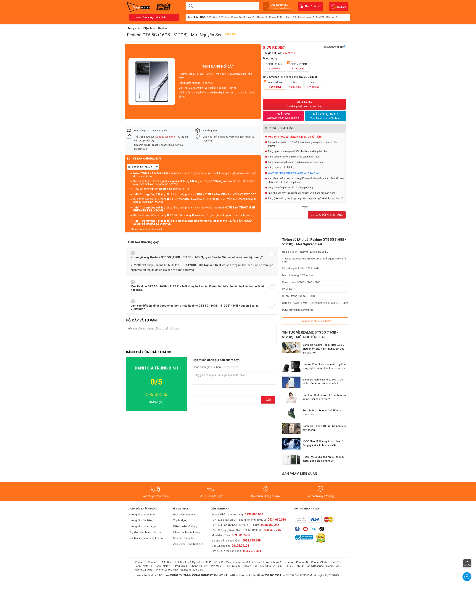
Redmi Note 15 (306, 17)
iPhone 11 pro (260, 562)
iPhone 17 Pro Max (166, 569)
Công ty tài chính (165, 136)
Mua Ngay (304, 104)
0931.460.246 (272, 530)
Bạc (313, 84)
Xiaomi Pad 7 (334, 565)
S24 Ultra (165, 562)
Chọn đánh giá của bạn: (207, 367)
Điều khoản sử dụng (185, 526)
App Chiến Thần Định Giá (188, 543)
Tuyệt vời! (237, 367)
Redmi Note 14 (143, 565)
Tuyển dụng (180, 520)
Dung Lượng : (271, 58)
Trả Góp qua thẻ (325, 116)
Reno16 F (291, 17)
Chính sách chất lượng (186, 532)
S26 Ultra (212, 17)
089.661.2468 (241, 535)
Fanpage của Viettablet (298, 529)
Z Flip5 (289, 565)
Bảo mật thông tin (183, 537)
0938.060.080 (280, 6)
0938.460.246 (270, 524)
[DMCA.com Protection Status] (320, 538)
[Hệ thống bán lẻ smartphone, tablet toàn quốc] (139, 6)
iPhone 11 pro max (282, 562)
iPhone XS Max (320, 562)
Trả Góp (283, 116)
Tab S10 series (315, 565)
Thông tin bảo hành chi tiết (146, 228)
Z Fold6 (177, 562)
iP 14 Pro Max (232, 565)
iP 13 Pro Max (212, 565)
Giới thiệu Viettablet (184, 514)
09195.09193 (240, 545)
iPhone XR (302, 562)
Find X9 (320, 17)
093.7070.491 (252, 550)
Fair (228, 367)
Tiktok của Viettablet (323, 529)
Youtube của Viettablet (306, 529)
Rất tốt (234, 367)
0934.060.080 (277, 519)
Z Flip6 (187, 562)
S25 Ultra (224, 17)
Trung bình (231, 367)
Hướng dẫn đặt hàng (141, 520)
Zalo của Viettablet (314, 529)
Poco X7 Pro (250, 565)
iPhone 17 (331, 17)
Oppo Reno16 (241, 562)
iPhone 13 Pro (276, 17)
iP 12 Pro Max (222, 562)
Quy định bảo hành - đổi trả (145, 532)
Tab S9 (299, 565)
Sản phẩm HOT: (196, 17)
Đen (295, 84)
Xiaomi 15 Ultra (143, 569)
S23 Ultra (265, 565)
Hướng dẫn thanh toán (142, 514)
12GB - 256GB (274, 66)
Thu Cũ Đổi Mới (274, 84)
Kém (225, 367)
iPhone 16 (236, 17)
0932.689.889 (251, 540)
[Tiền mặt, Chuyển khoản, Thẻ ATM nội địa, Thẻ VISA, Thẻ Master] (314, 519)
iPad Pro (336, 562)
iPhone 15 (248, 17)
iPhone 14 (261, 17)
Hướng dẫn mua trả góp (143, 526)
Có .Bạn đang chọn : (291, 76)
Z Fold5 (277, 565)
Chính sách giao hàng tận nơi (146, 537)
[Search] (190, 6)
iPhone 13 (196, 565)
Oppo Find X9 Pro (202, 562)
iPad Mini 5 (181, 565)
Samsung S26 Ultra (191, 569)
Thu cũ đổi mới (313, 6)
